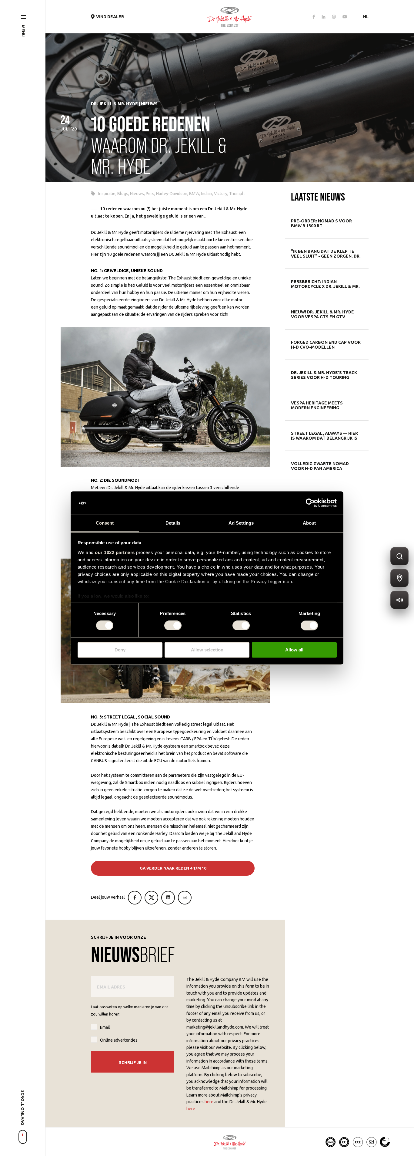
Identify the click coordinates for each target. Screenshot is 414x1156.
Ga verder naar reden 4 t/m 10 (173, 868)
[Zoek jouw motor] (399, 556)
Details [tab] (172, 523)
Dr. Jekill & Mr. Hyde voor (322, 314)
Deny (120, 649)
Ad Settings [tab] (241, 523)
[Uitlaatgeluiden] (399, 600)
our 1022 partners (115, 552)
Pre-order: (321, 223)
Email (105, 1027)
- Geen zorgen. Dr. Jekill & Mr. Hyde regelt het (326, 254)
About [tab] (309, 523)
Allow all (294, 649)
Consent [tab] (105, 523)
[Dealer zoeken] (399, 578)
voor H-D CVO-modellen (326, 345)
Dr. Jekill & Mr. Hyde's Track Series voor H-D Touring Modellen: (324, 375)
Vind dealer (110, 16)
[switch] (173, 625)
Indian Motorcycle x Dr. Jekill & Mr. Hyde (325, 284)
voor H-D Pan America (320, 466)
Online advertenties (119, 1040)
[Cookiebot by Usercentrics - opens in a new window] (310, 503)
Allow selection (207, 649)
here (209, 1101)
